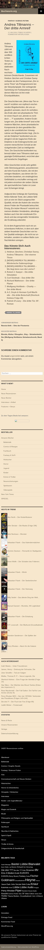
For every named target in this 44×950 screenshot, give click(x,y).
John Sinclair (16, 884)
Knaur (34, 884)
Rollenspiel (5, 822)
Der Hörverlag (28, 867)
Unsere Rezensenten (9, 725)
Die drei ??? (7, 870)
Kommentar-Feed (8, 922)
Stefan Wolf (38, 893)
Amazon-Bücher (7, 438)
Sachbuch (5, 827)
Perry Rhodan (8, 891)
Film (3, 775)
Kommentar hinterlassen (18, 34)
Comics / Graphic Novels (10, 766)
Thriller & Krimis (7, 844)
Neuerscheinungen (10, 481)
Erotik (17, 873)
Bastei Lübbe (19, 864)
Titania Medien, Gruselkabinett (19, 896)
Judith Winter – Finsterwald (11, 705)
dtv (36, 869)
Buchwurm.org (9, 11)
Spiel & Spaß (6, 835)
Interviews (5, 796)
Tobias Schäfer (24, 32)
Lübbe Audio (26, 887)
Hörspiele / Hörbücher (9, 792)
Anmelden (5, 913)
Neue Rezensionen (8, 394)
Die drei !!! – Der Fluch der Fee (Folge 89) (17, 702)
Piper (18, 890)
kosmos (4, 887)
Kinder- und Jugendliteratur (11, 801)
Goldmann (8, 880)
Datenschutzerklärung (9, 733)
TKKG (34, 896)
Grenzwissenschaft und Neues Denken (16, 779)
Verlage (4, 729)
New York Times (7, 494)
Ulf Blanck (39, 896)
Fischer (34, 876)
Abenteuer (5, 757)
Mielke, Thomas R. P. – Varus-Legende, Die (18, 676)
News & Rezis (6, 720)
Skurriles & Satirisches (9, 831)
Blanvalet (34, 864)
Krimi (10, 887)
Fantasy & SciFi (9, 455)
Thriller (4, 896)
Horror (5, 464)
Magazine (5, 805)
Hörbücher (7, 460)
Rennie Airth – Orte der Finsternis (15, 324)
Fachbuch (7, 451)
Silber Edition (29, 894)
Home (3, 389)
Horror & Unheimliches (10, 788)
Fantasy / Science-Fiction (18, 21)
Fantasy (22, 876)
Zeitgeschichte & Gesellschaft (12, 848)
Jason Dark (6, 884)
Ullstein (4, 898)
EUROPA (24, 873)
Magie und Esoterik (8, 809)
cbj (10, 867)
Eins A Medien (7, 873)
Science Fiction (13, 893)
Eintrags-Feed (6, 917)
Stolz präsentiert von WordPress (28, 947)
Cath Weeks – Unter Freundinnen (14, 666)
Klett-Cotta (26, 884)
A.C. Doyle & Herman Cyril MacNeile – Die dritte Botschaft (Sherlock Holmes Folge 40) (23, 295)
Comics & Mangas (10, 447)
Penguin (36, 887)
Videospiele (7, 490)
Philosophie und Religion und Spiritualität (17, 818)
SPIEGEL (4, 499)
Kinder (5, 473)
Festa (28, 876)
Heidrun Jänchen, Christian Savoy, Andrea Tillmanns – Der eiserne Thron (23, 255)
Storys (3, 840)
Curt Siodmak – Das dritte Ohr (20, 278)
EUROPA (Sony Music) (10, 876)
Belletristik (7, 442)
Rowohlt (4, 894)
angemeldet (15, 356)
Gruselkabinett (20, 880)
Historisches (6, 783)
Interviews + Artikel (8, 402)
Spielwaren (7, 486)
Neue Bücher (6, 398)
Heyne (30, 880)
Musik (3, 814)
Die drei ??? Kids (20, 870)
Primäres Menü (41, 11)
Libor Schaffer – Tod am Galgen (13, 673)
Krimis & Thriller (9, 477)
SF (23, 894)
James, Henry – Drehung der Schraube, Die (18, 669)
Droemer (30, 870)
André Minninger (6, 864)
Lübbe (16, 887)
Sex (20, 894)
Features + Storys (8, 407)
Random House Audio (29, 891)
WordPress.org (7, 926)
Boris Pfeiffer (5, 867)
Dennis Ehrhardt (17, 867)
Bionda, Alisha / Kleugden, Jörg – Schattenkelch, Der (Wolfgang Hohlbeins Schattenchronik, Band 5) (21, 336)
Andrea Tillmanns (13, 312)
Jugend (6, 468)
